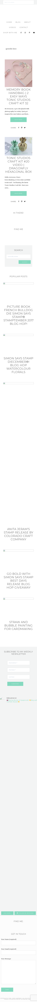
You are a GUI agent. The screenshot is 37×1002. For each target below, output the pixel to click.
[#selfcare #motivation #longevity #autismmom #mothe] (18, 707)
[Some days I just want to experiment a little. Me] (18, 892)
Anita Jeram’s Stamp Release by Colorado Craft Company (18, 534)
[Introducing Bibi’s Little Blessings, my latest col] (18, 740)
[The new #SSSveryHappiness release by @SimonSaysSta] (18, 860)
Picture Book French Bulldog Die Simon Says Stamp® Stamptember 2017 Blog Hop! (19, 315)
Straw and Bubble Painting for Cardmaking (18, 625)
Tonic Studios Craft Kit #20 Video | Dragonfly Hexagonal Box (18, 164)
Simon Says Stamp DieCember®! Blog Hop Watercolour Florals (18, 365)
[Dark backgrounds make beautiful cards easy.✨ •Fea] (18, 788)
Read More (18, 119)
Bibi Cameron (18, 9)
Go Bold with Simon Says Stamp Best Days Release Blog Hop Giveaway (18, 580)
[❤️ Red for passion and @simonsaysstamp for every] (18, 827)
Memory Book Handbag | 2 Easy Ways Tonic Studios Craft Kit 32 (18, 96)
